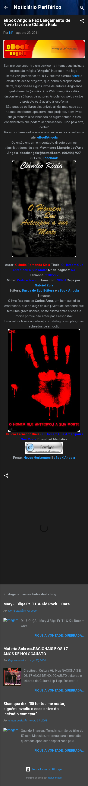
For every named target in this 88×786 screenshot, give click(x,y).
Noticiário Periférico (37, 7)
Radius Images (55, 777)
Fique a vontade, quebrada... (59, 635)
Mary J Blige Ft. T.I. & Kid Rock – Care (36, 604)
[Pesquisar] (82, 8)
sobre (76, 76)
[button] (82, 21)
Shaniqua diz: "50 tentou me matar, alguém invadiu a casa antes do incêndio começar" (34, 708)
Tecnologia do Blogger (47, 769)
